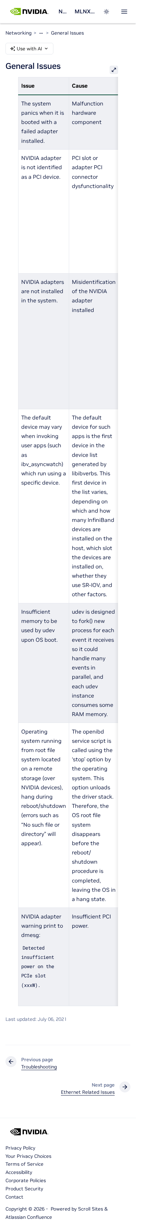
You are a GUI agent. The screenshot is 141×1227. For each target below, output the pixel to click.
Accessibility (18, 1172)
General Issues (67, 33)
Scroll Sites (90, 1209)
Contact (14, 1197)
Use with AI (29, 49)
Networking (64, 11)
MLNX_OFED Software (85, 11)
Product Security (24, 1189)
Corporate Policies (25, 1180)
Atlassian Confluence (28, 1217)
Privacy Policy (20, 1148)
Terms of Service (24, 1164)
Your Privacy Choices (28, 1156)
